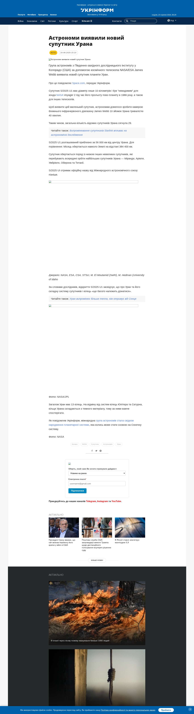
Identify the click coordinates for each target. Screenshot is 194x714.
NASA (60, 95)
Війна (21, 21)
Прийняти (166, 710)
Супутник (95, 444)
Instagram (102, 501)
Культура (63, 21)
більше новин (97, 560)
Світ (42, 21)
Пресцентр (43, 14)
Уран (119, 444)
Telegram (91, 501)
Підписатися (77, 490)
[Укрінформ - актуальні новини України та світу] (97, 9)
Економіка (32, 21)
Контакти (117, 21)
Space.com (78, 83)
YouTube (116, 501)
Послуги (21, 14)
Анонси (53, 14)
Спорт (75, 21)
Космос (75, 444)
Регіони (52, 21)
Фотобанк (31, 14)
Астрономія (107, 444)
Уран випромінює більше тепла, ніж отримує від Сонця (103, 298)
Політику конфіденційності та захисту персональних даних (128, 710)
